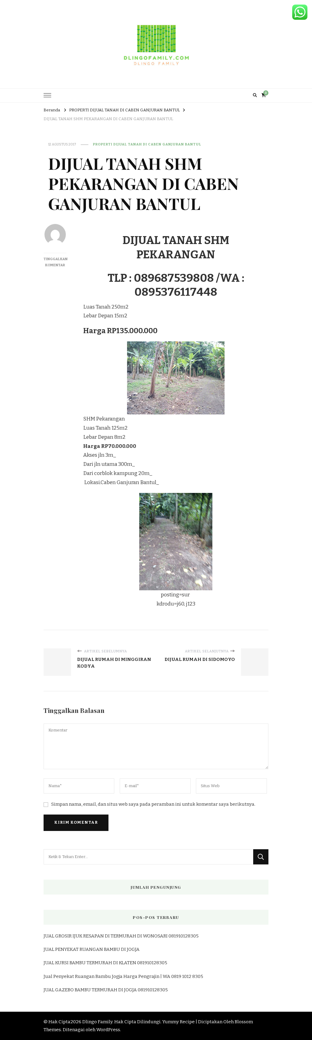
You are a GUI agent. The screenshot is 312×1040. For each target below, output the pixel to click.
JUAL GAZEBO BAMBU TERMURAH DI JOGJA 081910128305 (106, 990)
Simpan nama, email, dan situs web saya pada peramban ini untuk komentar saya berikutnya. (153, 804)
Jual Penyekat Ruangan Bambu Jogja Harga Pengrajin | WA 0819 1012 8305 (123, 976)
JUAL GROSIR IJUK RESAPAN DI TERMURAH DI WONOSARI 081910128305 (121, 936)
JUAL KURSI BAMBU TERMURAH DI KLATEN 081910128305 (105, 962)
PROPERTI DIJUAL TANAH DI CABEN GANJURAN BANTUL (147, 144)
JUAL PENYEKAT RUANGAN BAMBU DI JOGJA (92, 949)
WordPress (108, 1029)
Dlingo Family (97, 1021)
